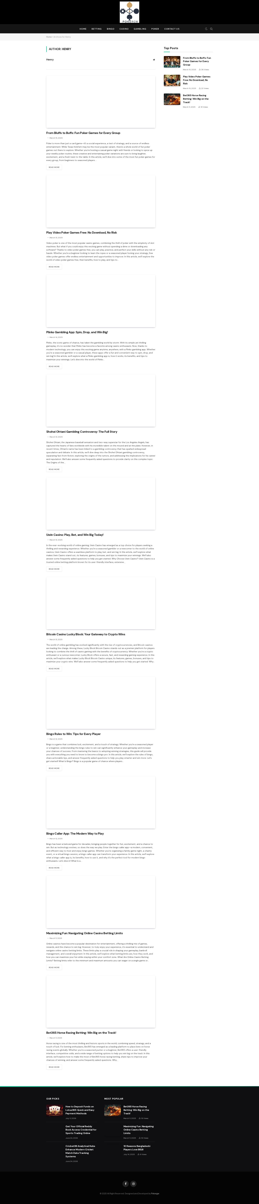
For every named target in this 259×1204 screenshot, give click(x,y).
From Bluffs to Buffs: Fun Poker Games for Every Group (83, 133)
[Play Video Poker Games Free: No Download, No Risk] (100, 201)
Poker (155, 29)
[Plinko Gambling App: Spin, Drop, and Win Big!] (100, 301)
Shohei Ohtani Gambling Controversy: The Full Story (81, 432)
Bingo (111, 29)
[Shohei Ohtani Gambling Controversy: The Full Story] (100, 400)
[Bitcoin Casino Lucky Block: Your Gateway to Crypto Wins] (100, 603)
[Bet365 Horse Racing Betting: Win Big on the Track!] (100, 1001)
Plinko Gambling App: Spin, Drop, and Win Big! (77, 332)
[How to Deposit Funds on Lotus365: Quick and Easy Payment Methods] (54, 1110)
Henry (50, 59)
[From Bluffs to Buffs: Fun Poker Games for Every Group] (100, 102)
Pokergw (155, 1193)
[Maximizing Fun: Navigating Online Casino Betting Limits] (100, 902)
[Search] (211, 29)
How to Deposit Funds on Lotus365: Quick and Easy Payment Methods (79, 1110)
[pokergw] (129, 12)
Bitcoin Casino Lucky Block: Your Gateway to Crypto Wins (85, 634)
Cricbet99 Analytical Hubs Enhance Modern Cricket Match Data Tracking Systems (80, 1151)
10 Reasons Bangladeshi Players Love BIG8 (137, 1147)
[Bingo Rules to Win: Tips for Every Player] (100, 703)
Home (83, 29)
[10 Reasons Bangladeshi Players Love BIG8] (112, 1150)
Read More (54, 167)
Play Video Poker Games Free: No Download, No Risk (81, 232)
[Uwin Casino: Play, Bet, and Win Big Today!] (100, 503)
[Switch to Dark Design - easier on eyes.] (206, 29)
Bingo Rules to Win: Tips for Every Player (73, 734)
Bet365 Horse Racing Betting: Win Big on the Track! (81, 1033)
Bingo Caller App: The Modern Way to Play (75, 833)
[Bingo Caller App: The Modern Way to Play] (100, 802)
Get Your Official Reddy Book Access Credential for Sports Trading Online (81, 1130)
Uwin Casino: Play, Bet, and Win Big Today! (74, 535)
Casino (124, 29)
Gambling (140, 29)
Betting (97, 29)
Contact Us (171, 29)
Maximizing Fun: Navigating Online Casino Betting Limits (84, 933)
